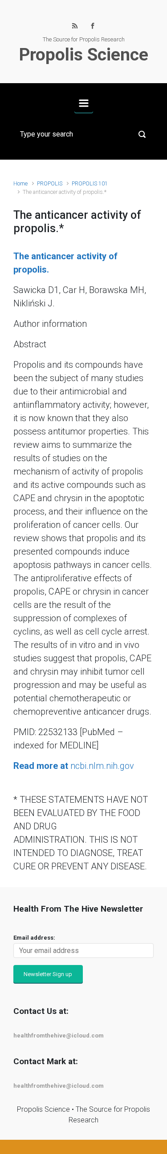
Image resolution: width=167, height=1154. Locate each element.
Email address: (34, 937)
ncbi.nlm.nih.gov (73, 765)
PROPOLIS (49, 183)
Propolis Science (83, 54)
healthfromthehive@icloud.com (58, 1035)
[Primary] (83, 103)
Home (20, 183)
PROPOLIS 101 (90, 183)
